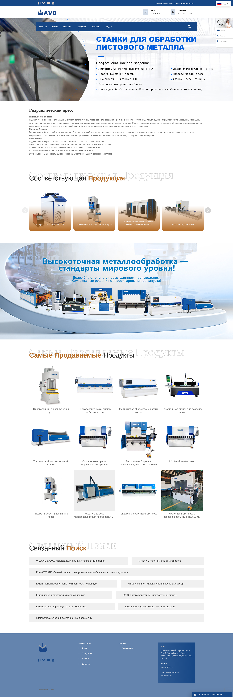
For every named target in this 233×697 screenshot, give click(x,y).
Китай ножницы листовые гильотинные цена (150, 606)
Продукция (87, 653)
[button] (208, 210)
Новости (86, 659)
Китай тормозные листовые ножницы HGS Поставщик (66, 583)
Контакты (86, 664)
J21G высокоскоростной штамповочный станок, (150, 595)
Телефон (223, 36)
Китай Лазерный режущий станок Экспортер (61, 606)
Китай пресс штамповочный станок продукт (60, 595)
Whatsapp (223, 41)
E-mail (223, 30)
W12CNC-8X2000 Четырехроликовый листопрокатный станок (70, 560)
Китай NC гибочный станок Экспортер (159, 560)
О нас (84, 648)
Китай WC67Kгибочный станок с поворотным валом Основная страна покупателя (82, 572)
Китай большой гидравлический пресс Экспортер (155, 583)
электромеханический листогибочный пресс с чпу (64, 618)
